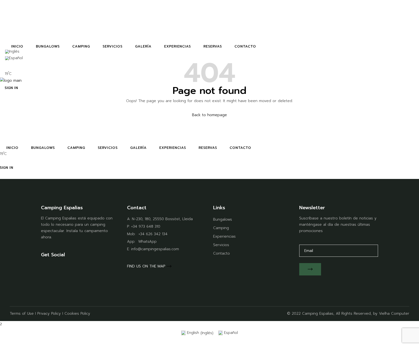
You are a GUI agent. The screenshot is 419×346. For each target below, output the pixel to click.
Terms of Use (22, 313)
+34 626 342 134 (153, 234)
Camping (221, 228)
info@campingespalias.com (155, 249)
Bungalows (222, 219)
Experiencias (224, 236)
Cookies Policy (77, 313)
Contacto (221, 253)
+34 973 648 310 (145, 226)
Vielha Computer (394, 313)
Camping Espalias (317, 313)
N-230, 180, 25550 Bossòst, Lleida (162, 219)
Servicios (221, 245)
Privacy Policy (49, 313)
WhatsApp (147, 241)
